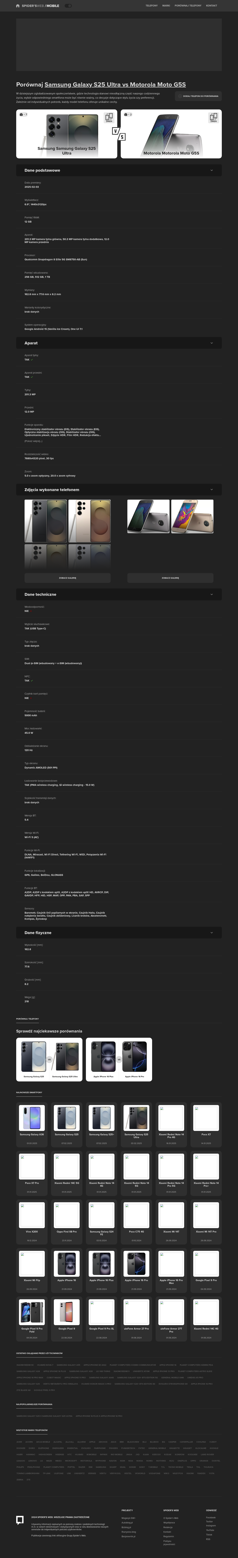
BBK (122, 1441)
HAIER (20, 1454)
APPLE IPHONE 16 (167, 1364)
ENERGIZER (58, 1448)
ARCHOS (103, 1441)
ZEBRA (20, 1479)
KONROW (179, 1454)
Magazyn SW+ (128, 1518)
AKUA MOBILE (43, 1441)
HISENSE (59, 1454)
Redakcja (167, 1527)
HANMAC (30, 1454)
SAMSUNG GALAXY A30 (81, 1371)
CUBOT (213, 1441)
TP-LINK (47, 1473)
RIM (90, 1467)
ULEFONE (58, 1473)
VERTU (102, 1473)
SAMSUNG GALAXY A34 (28, 1371)
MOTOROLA (86, 1460)
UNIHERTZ (79, 1473)
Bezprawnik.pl (128, 1536)
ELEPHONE (43, 1448)
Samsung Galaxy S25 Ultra (83, 84)
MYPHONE (100, 1460)
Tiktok (209, 1534)
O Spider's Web (170, 1518)
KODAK (167, 1454)
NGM (122, 1460)
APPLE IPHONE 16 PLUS (54, 1371)
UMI (69, 1473)
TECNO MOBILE (175, 1467)
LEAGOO (21, 1460)
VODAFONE (154, 1473)
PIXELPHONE (33, 1467)
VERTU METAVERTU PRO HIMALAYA (60, 1383)
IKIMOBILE (92, 1454)
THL (198, 1467)
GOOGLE (214, 1448)
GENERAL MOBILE (157, 1448)
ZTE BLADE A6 (23, 1390)
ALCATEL (57, 1441)
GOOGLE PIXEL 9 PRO (44, 1390)
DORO (32, 1448)
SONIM (132, 1467)
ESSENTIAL (72, 1448)
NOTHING (161, 1460)
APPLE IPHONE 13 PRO (164, 1371)
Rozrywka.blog (129, 1531)
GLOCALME (200, 1448)
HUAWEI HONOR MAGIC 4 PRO (96, 1383)
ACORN (29, 1441)
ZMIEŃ (109, 121)
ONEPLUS (182, 1460)
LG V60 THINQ (103, 1371)
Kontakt (167, 1531)
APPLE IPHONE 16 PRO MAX (30, 1377)
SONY (142, 1467)
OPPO (193, 1460)
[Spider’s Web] (30, 5)
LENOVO (32, 1460)
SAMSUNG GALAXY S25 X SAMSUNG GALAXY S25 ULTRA (44, 1415)
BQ (163, 1441)
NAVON (113, 1460)
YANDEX (201, 1473)
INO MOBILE (116, 1454)
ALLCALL (70, 1441)
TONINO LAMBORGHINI (28, 1473)
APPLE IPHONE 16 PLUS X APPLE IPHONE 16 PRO (99, 1415)
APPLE (92, 1441)
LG (41, 1460)
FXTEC (142, 1448)
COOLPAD (201, 1441)
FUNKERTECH (128, 1448)
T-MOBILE (153, 1467)
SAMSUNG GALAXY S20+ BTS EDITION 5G (137, 1377)
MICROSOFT (71, 1460)
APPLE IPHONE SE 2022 (95, 1364)
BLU (145, 1441)
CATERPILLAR (186, 1441)
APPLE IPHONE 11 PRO (75, 1377)
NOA (130, 1460)
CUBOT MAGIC (54, 1377)
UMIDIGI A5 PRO (195, 1377)
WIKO (166, 1473)
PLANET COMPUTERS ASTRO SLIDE (195, 1371)
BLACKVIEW (133, 1441)
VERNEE (92, 1473)
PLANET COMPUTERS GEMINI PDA (196, 1364)
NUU (171, 1460)
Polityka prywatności (169, 1542)
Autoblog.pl (127, 1522)
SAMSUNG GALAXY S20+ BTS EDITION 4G (135, 1383)
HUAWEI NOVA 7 (45, 1364)
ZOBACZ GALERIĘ (67, 577)
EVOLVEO (86, 1448)
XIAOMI (190, 1473)
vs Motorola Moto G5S (153, 84)
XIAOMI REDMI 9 (121, 1371)
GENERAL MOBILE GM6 (172, 1377)
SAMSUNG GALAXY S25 (28, 1383)
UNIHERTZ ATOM (141, 1371)
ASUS (113, 1441)
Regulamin (168, 1536)
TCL (163, 1467)
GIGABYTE (174, 1448)
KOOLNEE (192, 1454)
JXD (138, 1454)
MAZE (49, 1460)
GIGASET (187, 1448)
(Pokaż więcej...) (33, 440)
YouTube (210, 1530)
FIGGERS (113, 1448)
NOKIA (139, 1460)
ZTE (28, 1479)
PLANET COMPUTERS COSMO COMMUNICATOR (133, 1364)
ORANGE (203, 1460)
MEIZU (58, 1460)
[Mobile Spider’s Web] (52, 5)
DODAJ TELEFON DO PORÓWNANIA (200, 96)
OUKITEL (216, 1460)
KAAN (146, 1454)
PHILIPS (20, 1467)
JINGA (129, 1454)
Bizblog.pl (126, 1527)
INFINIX (103, 1454)
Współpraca (169, 1522)
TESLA (190, 1467)
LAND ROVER (207, 1454)
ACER (19, 1441)
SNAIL (123, 1467)
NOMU (149, 1460)
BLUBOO (154, 1441)
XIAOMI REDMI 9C (25, 1364)
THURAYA (208, 1467)
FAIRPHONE (100, 1448)
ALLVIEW (81, 1441)
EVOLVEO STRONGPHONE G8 (173, 1383)
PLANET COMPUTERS (53, 1467)
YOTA (211, 1473)
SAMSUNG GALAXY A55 (68, 1364)
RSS (208, 1539)
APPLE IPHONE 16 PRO (202, 1383)
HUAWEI (79, 1454)
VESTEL (128, 1473)
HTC (69, 1454)
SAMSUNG (101, 1467)
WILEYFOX (178, 1473)
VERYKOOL (115, 1473)
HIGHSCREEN (45, 1454)
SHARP (113, 1467)
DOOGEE (21, 1448)
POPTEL (71, 1467)
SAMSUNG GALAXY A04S (101, 1377)
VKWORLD (140, 1473)
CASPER (172, 1441)
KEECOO (156, 1454)
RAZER (82, 1467)
